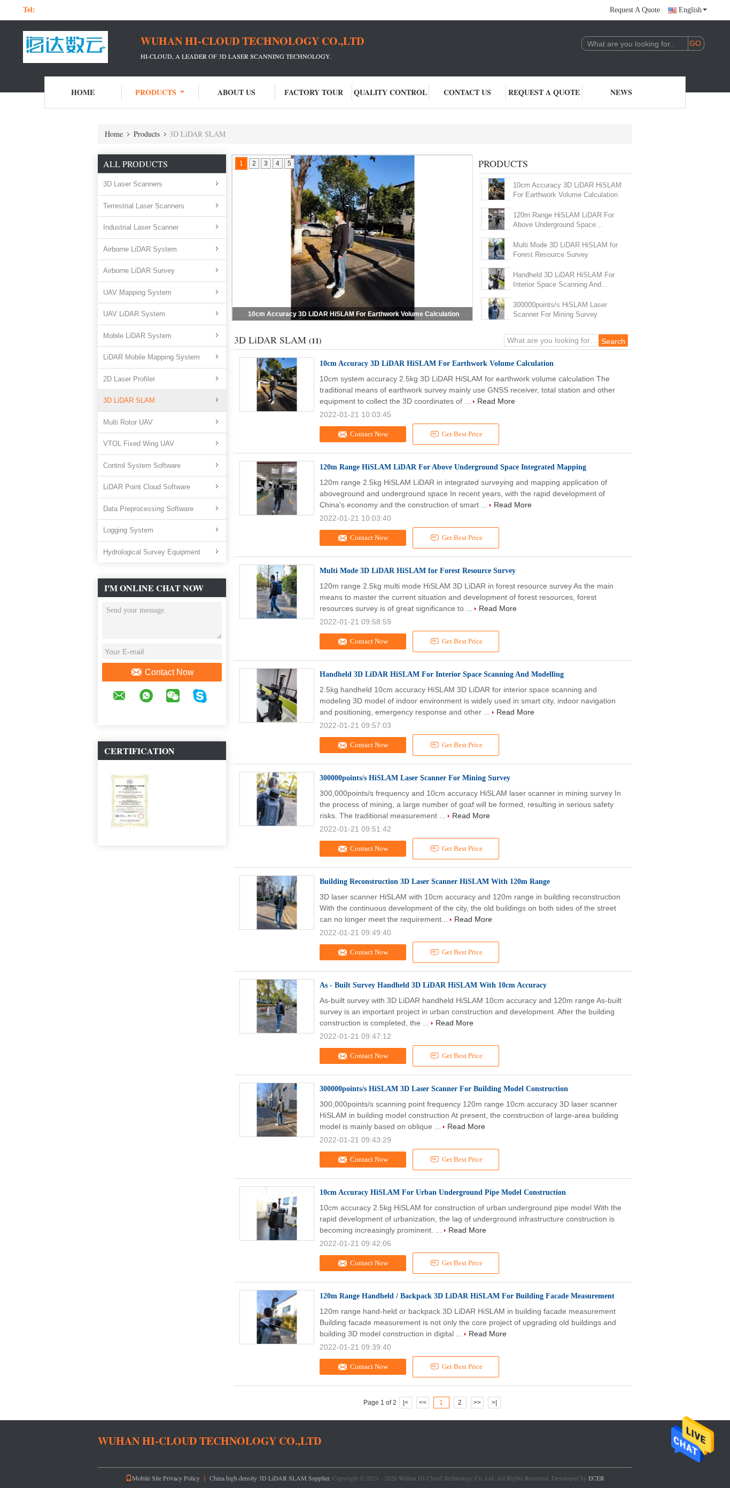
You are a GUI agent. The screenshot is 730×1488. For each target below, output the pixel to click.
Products (155, 92)
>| (494, 1402)
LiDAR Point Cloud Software (146, 487)
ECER (596, 1478)
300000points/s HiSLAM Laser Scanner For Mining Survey (560, 309)
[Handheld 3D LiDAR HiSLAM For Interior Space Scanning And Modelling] (496, 279)
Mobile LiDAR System (137, 336)
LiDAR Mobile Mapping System (151, 357)
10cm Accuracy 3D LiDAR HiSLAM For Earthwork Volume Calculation (353, 314)
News (621, 92)
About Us (236, 92)
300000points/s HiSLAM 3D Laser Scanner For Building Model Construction (444, 1089)
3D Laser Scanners (132, 184)
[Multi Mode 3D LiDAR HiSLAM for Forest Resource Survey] (496, 249)
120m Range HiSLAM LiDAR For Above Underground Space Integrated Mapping (563, 220)
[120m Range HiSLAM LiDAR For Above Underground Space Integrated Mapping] (496, 219)
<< (422, 1402)
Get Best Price (462, 434)
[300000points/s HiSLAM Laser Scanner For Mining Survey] (496, 308)
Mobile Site (146, 1478)
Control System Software (142, 465)
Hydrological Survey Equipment (151, 552)
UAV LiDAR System (134, 314)
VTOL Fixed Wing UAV (138, 444)
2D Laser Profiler (129, 379)
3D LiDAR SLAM (129, 400)
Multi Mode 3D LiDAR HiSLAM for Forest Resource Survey (565, 250)
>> (477, 1402)
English (690, 10)
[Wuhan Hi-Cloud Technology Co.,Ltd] (82, 47)
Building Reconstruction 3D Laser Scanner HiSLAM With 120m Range (435, 882)
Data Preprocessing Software (148, 509)
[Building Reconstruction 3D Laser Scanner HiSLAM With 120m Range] (276, 902)
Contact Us (467, 92)
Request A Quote (635, 10)
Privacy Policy (181, 1478)
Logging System (128, 530)
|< (405, 1402)
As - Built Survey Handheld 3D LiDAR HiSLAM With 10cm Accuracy (433, 985)
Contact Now (169, 672)
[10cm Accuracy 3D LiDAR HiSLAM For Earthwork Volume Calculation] (496, 189)
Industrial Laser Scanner (140, 227)
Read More (496, 401)
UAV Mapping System (137, 292)
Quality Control (390, 92)
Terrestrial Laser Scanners (143, 206)
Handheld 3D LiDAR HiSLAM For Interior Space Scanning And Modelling (564, 280)
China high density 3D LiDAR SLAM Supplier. (270, 1478)
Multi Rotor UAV (128, 422)
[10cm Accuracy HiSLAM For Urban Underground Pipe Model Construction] (276, 1213)
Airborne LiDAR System (140, 249)
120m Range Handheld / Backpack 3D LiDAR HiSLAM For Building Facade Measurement (467, 1296)
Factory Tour (313, 92)
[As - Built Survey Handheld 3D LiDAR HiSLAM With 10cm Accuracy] (276, 1006)
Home (83, 92)
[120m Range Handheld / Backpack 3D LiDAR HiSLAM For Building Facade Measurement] (276, 1317)
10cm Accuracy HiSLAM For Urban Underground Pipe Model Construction (443, 1192)
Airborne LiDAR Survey (139, 271)
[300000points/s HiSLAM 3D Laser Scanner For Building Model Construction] (276, 1110)
